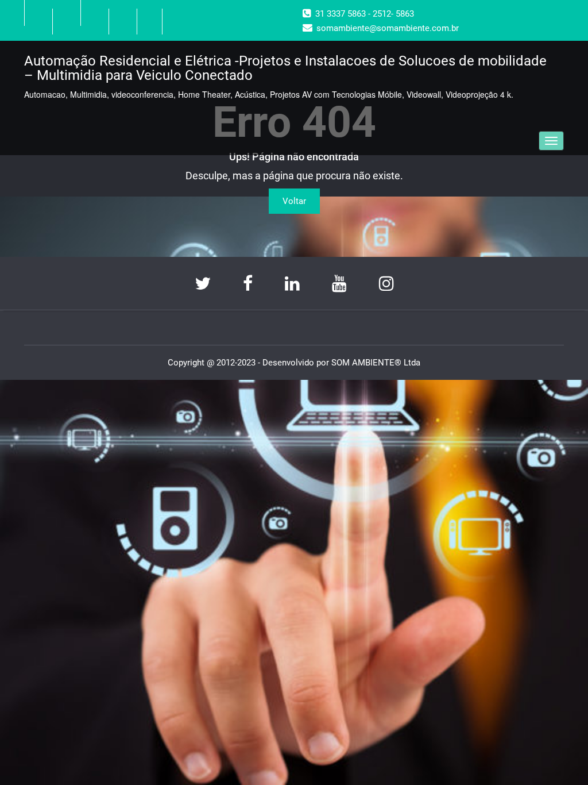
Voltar (294, 201)
